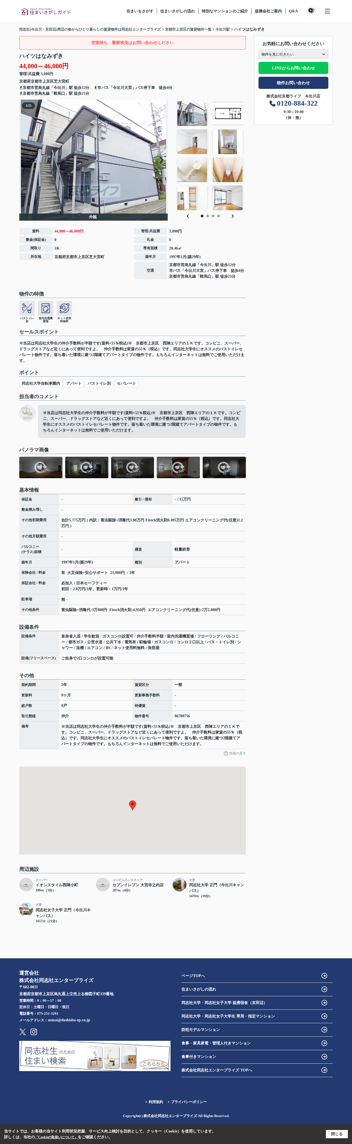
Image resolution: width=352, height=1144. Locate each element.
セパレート (126, 383)
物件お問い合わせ (293, 83)
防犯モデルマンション (201, 1030)
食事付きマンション (199, 1057)
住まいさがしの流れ (177, 11)
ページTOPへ (193, 976)
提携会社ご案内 (268, 11)
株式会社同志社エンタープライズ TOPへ (217, 1070)
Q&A (293, 11)
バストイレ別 (99, 383)
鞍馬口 (59, 93)
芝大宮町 (61, 81)
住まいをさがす (140, 11)
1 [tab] (202, 216)
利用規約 (156, 1102)
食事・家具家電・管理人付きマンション (216, 1043)
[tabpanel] (210, 156)
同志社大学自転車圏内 (41, 383)
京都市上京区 (42, 81)
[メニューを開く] (327, 11)
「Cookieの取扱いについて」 (56, 1137)
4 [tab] (218, 216)
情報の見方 (237, 753)
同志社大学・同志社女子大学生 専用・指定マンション (228, 1016)
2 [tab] (207, 216)
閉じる (337, 1134)
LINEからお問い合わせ (293, 68)
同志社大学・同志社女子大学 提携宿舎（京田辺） (224, 1003)
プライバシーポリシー (189, 1102)
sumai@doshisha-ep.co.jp (69, 1020)
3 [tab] (213, 216)
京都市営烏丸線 (36, 88)
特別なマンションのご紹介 (225, 11)
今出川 (59, 88)
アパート (74, 383)
